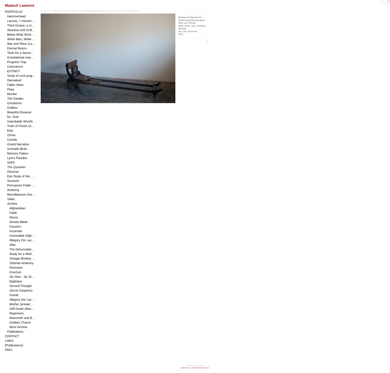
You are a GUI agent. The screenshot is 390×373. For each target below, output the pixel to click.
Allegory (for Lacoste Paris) (22, 240)
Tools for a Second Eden (21, 53)
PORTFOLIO (14, 11)
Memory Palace (17, 153)
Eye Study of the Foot (21, 176)
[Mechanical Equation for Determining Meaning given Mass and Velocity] (108, 58)
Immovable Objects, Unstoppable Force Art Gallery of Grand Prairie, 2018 (22, 235)
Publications (15, 331)
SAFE (11, 162)
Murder (12, 94)
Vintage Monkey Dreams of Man (22, 258)
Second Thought (20, 286)
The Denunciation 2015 (22, 249)
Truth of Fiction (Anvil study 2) (21, 126)
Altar (12, 244)
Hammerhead (16, 16)
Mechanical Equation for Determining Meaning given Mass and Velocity (96, 10)
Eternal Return (17, 48)
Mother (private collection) (22, 304)
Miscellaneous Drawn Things (21, 194)
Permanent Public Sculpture (21, 185)
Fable (13, 212)
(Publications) (14, 345)
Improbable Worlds (20, 121)
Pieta (10, 89)
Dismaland (14, 80)
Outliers (12, 107)
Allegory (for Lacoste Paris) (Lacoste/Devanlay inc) (22, 299)
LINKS (9, 340)
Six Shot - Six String (22, 276)
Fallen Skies (15, 85)
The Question (16, 167)
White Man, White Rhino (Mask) (21, 39)
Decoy (13, 217)
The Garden (15, 98)
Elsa (10, 130)
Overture (15, 272)
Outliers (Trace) (20, 322)
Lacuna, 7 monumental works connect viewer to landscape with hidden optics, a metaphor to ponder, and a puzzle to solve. (21, 21)
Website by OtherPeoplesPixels (195, 368)
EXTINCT (13, 71)
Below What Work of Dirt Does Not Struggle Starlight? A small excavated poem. (21, 34)
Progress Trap (16, 62)
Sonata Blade (18, 222)
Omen (11, 135)
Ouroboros (14, 103)
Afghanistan (17, 208)
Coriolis (12, 139)
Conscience (15, 66)
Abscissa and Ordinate (21, 30)
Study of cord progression (21, 75)
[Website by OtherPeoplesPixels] (384, 6)
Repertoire (16, 313)
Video (11, 199)
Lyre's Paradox (17, 158)
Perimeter (16, 267)
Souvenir (13, 180)
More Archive (18, 327)
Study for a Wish (20, 254)
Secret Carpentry (21, 290)
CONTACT (12, 336)
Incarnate (15, 231)
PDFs (8, 350)
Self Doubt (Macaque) (22, 308)
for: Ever (13, 116)
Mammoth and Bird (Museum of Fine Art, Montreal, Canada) (22, 318)
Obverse (13, 171)
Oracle (13, 295)
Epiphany (15, 281)
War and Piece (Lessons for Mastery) (21, 43)
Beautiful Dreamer (19, 112)
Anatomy (13, 190)
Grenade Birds (17, 148)
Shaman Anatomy (21, 263)
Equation (15, 226)
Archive (12, 203)
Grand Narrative (18, 144)
